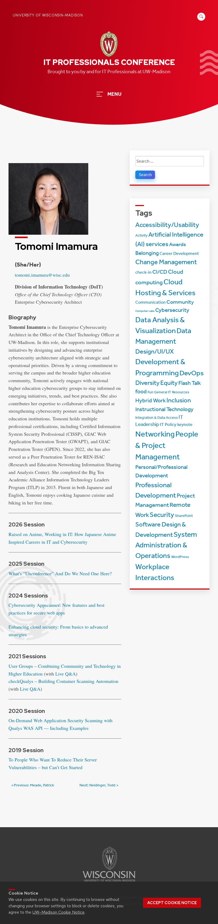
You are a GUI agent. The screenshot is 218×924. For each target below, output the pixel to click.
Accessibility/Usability (167, 225)
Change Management (166, 262)
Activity (141, 235)
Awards (177, 244)
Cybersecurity (172, 310)
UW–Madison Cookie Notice (58, 912)
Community (180, 302)
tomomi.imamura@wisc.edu (42, 275)
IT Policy (168, 424)
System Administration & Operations (166, 545)
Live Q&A (65, 673)
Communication (150, 302)
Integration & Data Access (156, 417)
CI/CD (159, 271)
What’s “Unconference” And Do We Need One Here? (60, 573)
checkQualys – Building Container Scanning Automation (63, 681)
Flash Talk (189, 383)
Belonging (147, 253)
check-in (143, 272)
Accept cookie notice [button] (172, 902)
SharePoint (184, 515)
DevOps (191, 373)
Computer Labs (144, 311)
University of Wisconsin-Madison (48, 15)
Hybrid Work (150, 400)
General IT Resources (171, 392)
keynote (184, 424)
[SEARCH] (200, 19)
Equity (169, 382)
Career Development (179, 253)
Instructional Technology (164, 409)
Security (162, 514)
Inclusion (178, 400)
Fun (150, 392)
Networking (155, 434)
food (141, 391)
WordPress (180, 557)
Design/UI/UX (154, 351)
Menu (114, 94)
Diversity (147, 382)
